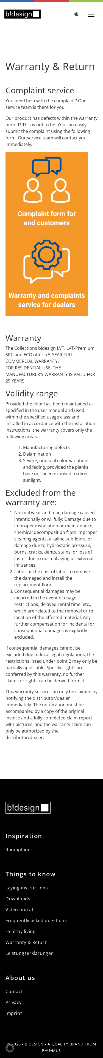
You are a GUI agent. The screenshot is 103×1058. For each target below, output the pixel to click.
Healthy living (20, 931)
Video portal (19, 910)
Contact (14, 991)
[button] (10, 1048)
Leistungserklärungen (29, 953)
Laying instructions (26, 888)
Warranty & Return (26, 942)
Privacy (13, 1002)
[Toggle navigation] (91, 14)
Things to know (30, 874)
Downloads (17, 899)
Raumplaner (19, 850)
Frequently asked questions (36, 920)
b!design (34, 1044)
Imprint (13, 1013)
